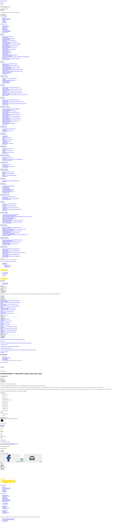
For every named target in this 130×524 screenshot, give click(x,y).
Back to (4, 362)
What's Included (3, 440)
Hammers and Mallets (5, 499)
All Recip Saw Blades (4, 225)
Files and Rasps (4, 498)
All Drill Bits (2, 34)
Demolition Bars (5, 497)
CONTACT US (5, 505)
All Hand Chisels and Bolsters (5, 155)
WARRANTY (6, 266)
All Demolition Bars (3, 146)
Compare (3, 382)
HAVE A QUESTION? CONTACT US (12, 443)
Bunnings (8, 261)
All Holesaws (2, 62)
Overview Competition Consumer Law (8, 518)
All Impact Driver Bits (4, 247)
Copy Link (2, 469)
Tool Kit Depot (13, 261)
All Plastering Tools (3, 134)
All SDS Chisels (3, 98)
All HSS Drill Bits (3, 184)
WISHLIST (4, 263)
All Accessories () (3, 315)
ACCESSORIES (5, 272)
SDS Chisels (4, 491)
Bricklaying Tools (5, 495)
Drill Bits (3, 487)
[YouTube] (3, 484)
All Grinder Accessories (4, 76)
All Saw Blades (2, 85)
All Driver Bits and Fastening (5, 107)
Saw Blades (4, 490)
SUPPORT (4, 264)
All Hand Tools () (3, 333)
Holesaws (4, 489)
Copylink (1, 463)
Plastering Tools (5, 501)
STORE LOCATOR (5, 507)
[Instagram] (2, 484)
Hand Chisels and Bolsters (6, 500)
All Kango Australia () (4, 351)
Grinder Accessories (5, 488)
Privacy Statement (5, 520)
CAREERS (4, 506)
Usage (2, 412)
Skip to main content (3, 0)
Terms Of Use (4, 521)
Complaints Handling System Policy (8, 519)
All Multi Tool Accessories (4, 238)
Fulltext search (2, 298)
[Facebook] (1, 484)
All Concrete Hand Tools (4, 162)
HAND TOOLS (5, 273)
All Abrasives (2, 202)
